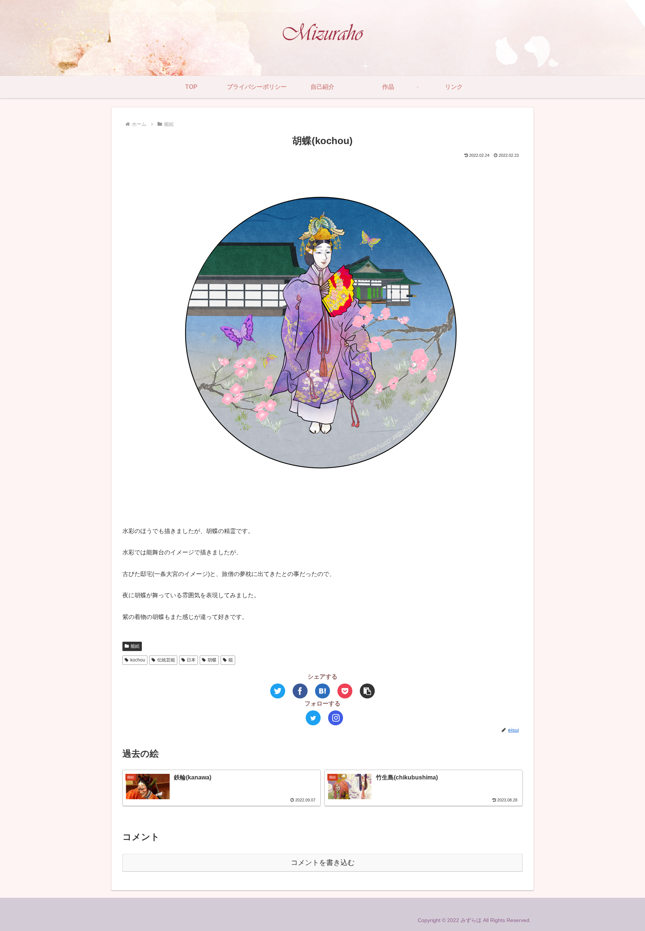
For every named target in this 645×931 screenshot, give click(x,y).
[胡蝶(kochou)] (322, 691)
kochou (137, 660)
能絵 (135, 646)
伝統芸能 (166, 660)
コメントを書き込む (323, 862)
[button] (367, 691)
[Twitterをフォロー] (313, 717)
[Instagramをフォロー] (335, 717)
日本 (191, 660)
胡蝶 (212, 660)
